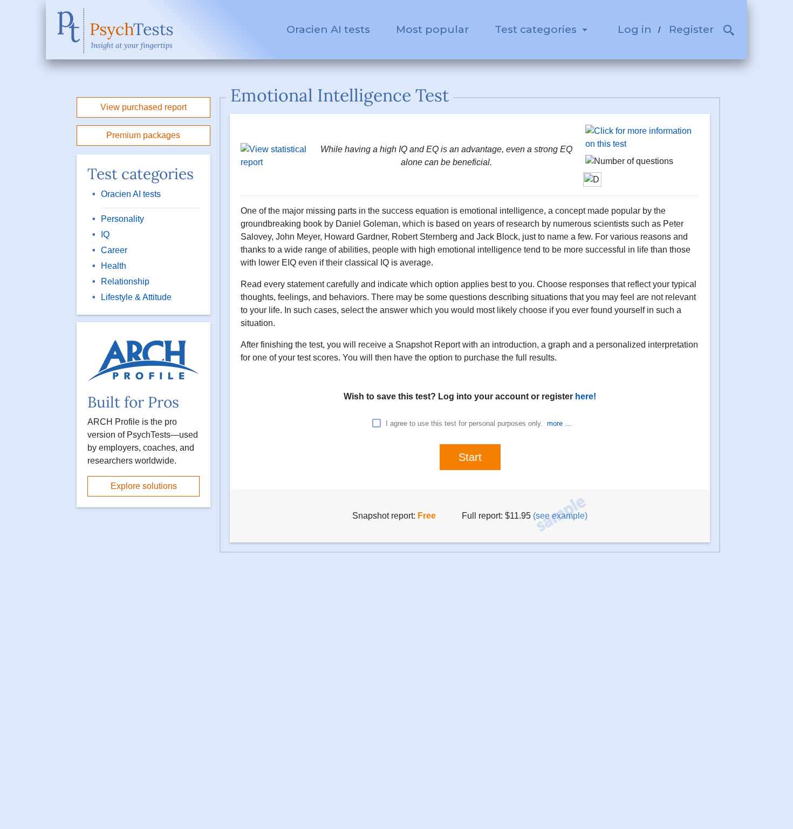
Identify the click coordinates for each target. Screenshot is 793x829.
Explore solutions (144, 486)
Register (691, 29)
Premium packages (143, 135)
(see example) (560, 515)
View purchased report (143, 107)
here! (585, 396)
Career (114, 250)
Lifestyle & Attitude (136, 297)
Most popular (432, 29)
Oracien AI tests (328, 29)
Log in (635, 29)
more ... (559, 423)
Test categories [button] (537, 29)
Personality (122, 218)
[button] (729, 32)
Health (113, 265)
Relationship (125, 281)
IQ (105, 234)
